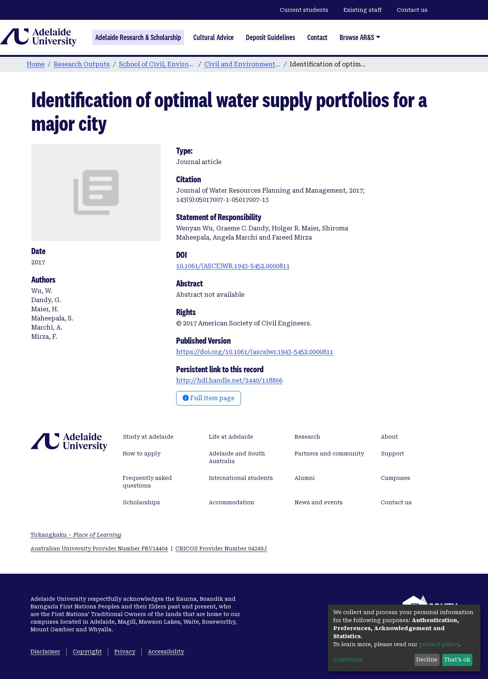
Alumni (305, 478)
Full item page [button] (211, 398)
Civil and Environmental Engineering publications (242, 64)
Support (392, 454)
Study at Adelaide (148, 437)
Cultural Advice (213, 37)
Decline (426, 659)
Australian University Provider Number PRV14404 (99, 548)
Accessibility (166, 651)
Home (36, 64)
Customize (348, 659)
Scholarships (141, 502)
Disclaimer (45, 651)
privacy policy (439, 644)
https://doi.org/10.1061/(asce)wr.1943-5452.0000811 (254, 352)
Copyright (87, 651)
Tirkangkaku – (75, 535)
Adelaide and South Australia (237, 457)
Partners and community (329, 454)
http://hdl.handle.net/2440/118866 (229, 380)
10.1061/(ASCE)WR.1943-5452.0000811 (233, 266)
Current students (304, 10)
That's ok (457, 659)
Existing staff (363, 10)
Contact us (412, 10)
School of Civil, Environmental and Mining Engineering (157, 64)
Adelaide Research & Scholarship (138, 37)
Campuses (395, 478)
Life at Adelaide (231, 437)
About (389, 437)
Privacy (124, 651)
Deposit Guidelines (270, 37)
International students (241, 478)
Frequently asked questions (147, 482)
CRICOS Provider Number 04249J (221, 548)
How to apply (142, 454)
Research (307, 437)
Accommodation (231, 502)
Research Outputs (82, 64)
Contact (317, 37)
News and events (319, 502)
